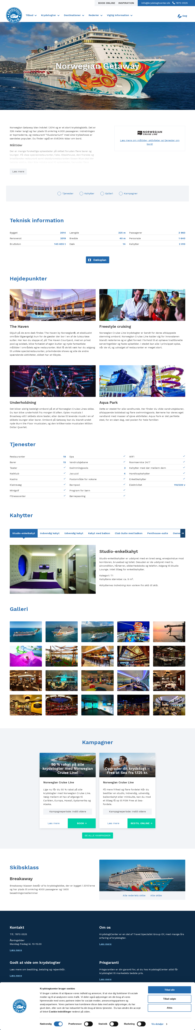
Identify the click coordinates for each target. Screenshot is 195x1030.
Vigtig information (118, 15)
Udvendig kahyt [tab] (73, 533)
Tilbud (29, 15)
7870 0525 (181, 3)
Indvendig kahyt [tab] (50, 533)
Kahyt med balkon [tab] (99, 533)
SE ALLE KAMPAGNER (97, 835)
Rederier (94, 15)
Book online (107, 3)
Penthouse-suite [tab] (157, 533)
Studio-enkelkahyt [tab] (23, 533)
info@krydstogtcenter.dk (155, 3)
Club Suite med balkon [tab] (128, 533)
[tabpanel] (97, 569)
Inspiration (126, 3)
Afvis (169, 1007)
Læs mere (18, 171)
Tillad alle (170, 989)
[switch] (88, 1023)
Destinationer (72, 15)
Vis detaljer (157, 1024)
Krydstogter (48, 15)
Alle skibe (156, 895)
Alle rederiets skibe (134, 895)
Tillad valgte (169, 998)
